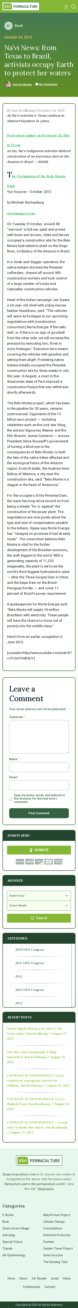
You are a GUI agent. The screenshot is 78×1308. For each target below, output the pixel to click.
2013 (18, 1003)
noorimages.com (21, 213)
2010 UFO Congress (29, 949)
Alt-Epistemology (13, 1255)
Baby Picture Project (56, 1215)
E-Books (8, 1215)
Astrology (8, 1235)
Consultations (52, 1228)
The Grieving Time (55, 1262)
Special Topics (12, 1241)
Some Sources (53, 1255)
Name (14, 759)
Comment (17, 717)
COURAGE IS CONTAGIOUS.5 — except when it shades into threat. (37, 1125)
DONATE (42, 850)
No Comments (48, 84)
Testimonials (31, 1287)
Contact (49, 1287)
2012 (18, 976)
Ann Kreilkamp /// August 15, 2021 (45, 1085)
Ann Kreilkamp (22, 84)
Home (11, 1278)
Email (14, 777)
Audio (55, 1278)
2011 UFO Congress (29, 963)
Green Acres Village (15, 1228)
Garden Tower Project (58, 1248)
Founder (48, 1241)
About (23, 1278)
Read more (46, 1188)
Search (41, 918)
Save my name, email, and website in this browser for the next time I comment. (39, 799)
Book (5, 1221)
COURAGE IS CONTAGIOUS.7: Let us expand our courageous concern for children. (35, 1080)
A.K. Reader (39, 1278)
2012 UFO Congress (29, 989)
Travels (7, 1248)
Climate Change (54, 1221)
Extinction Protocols (56, 1235)
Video (67, 1278)
